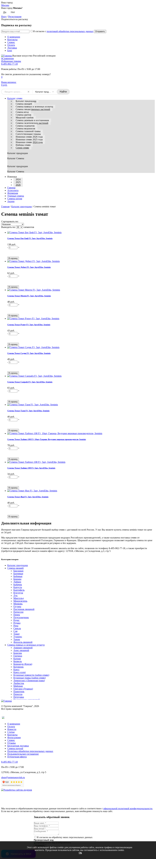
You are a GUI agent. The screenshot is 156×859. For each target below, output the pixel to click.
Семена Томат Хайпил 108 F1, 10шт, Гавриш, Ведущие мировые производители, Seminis (46, 439)
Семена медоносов (25, 128)
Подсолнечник (21, 617)
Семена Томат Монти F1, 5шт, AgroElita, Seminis (29, 296)
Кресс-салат (19, 672)
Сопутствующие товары (28, 134)
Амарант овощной (23, 647)
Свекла (17, 628)
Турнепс (17, 636)
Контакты (12, 39)
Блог (9, 50)
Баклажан (18, 571)
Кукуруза (18, 592)
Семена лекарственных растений (33, 109)
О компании (13, 36)
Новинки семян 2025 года (29, 139)
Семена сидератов (25, 125)
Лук (15, 595)
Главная (5, 206)
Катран (17, 658)
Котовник (18, 667)
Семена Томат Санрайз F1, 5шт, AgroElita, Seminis (29, 382)
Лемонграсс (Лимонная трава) (29, 680)
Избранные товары (11, 61)
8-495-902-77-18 (9, 64)
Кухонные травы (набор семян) (29, 677)
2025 (18, 182)
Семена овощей (24, 104)
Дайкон (17, 581)
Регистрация (14, 16)
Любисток (18, 683)
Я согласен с (63, 31)
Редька (16, 623)
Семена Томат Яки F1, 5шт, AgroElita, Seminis (27, 497)
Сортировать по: (9, 221)
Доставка (12, 47)
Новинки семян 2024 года (29, 142)
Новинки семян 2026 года (29, 136)
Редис (16, 620)
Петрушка (18, 697)
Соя (15, 631)
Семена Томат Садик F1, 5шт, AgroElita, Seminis (29, 353)
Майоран (18, 686)
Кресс (16, 669)
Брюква (17, 579)
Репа (15, 625)
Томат (16, 634)
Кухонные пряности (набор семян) (31, 675)
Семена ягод (22, 112)
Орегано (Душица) (23, 688)
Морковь (18, 603)
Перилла (17, 694)
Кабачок (17, 584)
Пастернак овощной (23, 609)
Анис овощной (21, 650)
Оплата (11, 45)
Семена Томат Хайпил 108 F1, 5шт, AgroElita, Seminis (31, 468)
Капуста (17, 587)
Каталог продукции (26, 101)
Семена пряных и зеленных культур (34, 106)
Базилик (17, 653)
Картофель (19, 590)
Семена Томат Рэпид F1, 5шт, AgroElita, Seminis (28, 324)
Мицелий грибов (25, 117)
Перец (16, 614)
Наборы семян (23, 145)
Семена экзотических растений (32, 123)
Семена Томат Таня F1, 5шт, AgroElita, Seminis (28, 411)
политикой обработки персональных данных (70, 31)
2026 (18, 185)
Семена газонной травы (28, 131)
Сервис (11, 42)
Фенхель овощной (22, 642)
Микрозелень (20, 601)
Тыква (16, 639)
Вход (3, 16)
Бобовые (17, 576)
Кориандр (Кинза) (22, 664)
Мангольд (18, 598)
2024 (18, 179)
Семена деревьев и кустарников (32, 120)
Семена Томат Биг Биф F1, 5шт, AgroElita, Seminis (30, 238)
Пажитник (18, 691)
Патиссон (18, 612)
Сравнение (7, 58)
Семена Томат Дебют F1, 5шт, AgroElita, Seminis (29, 267)
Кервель (17, 661)
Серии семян (22, 147)
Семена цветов (23, 115)
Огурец (17, 606)
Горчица (17, 656)
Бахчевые (18, 573)
